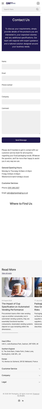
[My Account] (38, 3)
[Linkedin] (23, 401)
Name (4, 61)
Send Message (21, 140)
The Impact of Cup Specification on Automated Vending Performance (15, 306)
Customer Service (9, 368)
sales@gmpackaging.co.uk (17, 193)
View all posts (7, 273)
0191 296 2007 (13, 188)
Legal (4, 382)
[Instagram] (19, 401)
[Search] (37, 9)
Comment (5, 108)
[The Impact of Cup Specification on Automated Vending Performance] (17, 287)
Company (5, 97)
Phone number (7, 85)
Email (3, 73)
